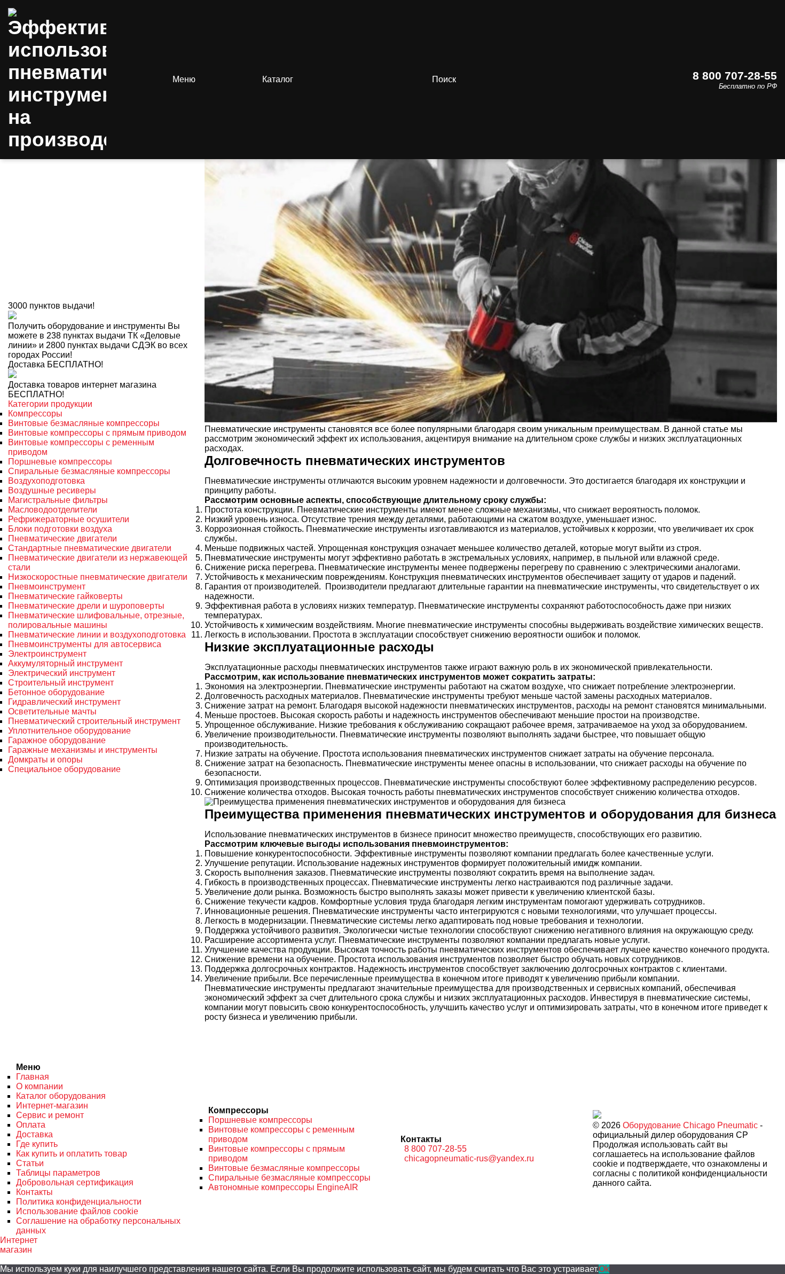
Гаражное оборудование (57, 740)
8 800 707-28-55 (735, 75)
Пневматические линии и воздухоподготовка (97, 634)
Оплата (30, 1124)
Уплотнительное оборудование (69, 730)
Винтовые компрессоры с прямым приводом (97, 432)
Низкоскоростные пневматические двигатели (97, 576)
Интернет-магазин (52, 1105)
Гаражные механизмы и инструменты (83, 749)
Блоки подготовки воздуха (60, 528)
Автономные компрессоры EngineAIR (283, 1187)
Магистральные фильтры (58, 500)
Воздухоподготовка (46, 480)
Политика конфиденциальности (79, 1201)
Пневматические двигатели (62, 538)
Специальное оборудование (64, 769)
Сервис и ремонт (50, 1115)
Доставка (34, 1134)
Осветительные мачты (52, 711)
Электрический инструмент (61, 673)
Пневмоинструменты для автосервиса (84, 644)
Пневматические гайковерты (65, 596)
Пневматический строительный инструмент (94, 721)
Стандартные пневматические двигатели (89, 548)
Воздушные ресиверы (52, 490)
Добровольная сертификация (75, 1182)
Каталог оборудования (61, 1095)
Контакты (34, 1192)
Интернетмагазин (18, 1245)
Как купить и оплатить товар (71, 1153)
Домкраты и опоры (45, 759)
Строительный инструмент (61, 682)
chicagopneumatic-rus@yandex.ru (469, 1158)
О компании (39, 1086)
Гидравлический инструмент (64, 701)
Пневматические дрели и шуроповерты (86, 605)
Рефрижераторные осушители (68, 519)
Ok (604, 1268)
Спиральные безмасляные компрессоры (89, 471)
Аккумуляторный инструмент (65, 663)
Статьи (30, 1163)
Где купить (37, 1144)
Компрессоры (35, 413)
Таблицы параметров (58, 1172)
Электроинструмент (47, 653)
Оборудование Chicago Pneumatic (690, 1125)
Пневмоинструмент (46, 586)
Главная (32, 1076)
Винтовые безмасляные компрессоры (84, 423)
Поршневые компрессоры (60, 461)
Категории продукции (50, 403)
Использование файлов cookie (77, 1211)
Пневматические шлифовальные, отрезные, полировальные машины (96, 620)
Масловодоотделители (52, 509)
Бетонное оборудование (56, 692)
